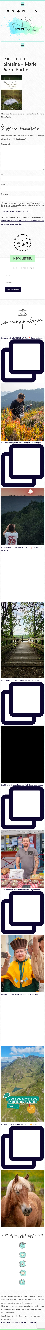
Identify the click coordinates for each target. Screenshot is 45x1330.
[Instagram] (13, 11)
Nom (3, 174)
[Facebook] (8, 11)
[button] (22, 4)
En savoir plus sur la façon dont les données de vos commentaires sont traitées (22, 221)
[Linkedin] (23, 11)
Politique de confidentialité (11, 1322)
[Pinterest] (18, 11)
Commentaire (6, 144)
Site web (4, 194)
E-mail (4, 184)
